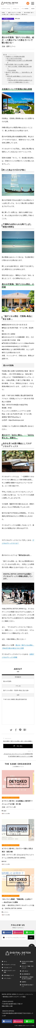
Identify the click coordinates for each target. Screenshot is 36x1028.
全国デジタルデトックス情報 (14, 12)
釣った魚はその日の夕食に (14, 58)
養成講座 (32, 8)
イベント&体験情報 (25, 8)
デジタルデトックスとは (5, 8)
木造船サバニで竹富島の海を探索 (15, 56)
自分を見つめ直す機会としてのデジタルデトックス (19, 77)
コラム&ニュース (16, 8)
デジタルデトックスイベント (10, 797)
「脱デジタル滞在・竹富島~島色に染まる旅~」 (19, 67)
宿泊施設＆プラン (8, 18)
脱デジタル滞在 (6, 21)
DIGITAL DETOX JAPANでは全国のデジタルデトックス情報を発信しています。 (20, 81)
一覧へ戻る (19, 746)
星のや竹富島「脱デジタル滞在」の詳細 (17, 64)
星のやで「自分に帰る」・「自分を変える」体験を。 (19, 73)
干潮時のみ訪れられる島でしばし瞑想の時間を (19, 61)
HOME (3, 12)
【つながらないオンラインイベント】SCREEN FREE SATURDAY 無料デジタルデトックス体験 (18, 755)
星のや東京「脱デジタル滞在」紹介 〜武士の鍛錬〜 (17, 741)
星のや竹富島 (12, 70)
